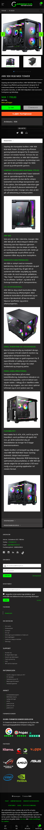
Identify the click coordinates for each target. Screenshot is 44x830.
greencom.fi (10, 708)
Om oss (7, 633)
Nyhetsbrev (12, 805)
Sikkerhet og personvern (31, 801)
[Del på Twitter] (17, 133)
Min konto (8, 626)
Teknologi (7, 641)
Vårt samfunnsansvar (11, 663)
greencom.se (10, 703)
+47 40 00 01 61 (12, 542)
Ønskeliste (34, 107)
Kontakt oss (8, 652)
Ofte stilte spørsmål (29, 805)
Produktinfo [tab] (8, 140)
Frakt (7, 801)
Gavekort (7, 630)
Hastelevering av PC (12, 679)
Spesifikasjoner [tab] (9, 520)
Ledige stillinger (11, 699)
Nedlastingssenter (12, 683)
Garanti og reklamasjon (12, 657)
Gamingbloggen (10, 637)
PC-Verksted (10, 677)
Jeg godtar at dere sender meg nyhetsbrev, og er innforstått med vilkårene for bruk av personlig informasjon (21, 595)
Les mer (39, 600)
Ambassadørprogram (13, 695)
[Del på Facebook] (22, 133)
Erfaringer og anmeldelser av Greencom (16, 635)
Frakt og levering (10, 659)
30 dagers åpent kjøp (11, 655)
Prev (3, 34)
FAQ (6, 661)
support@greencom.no (13, 544)
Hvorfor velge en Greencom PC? (16, 675)
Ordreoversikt (9, 628)
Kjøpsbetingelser (16, 801)
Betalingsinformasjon (13, 681)
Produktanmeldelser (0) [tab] (11, 525)
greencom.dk (10, 705)
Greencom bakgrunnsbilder (13, 639)
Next (41, 34)
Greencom (8, 613)
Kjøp (12, 107)
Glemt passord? (37, 575)
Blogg (19, 805)
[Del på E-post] (26, 133)
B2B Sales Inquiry (12, 697)
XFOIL (8, 701)
